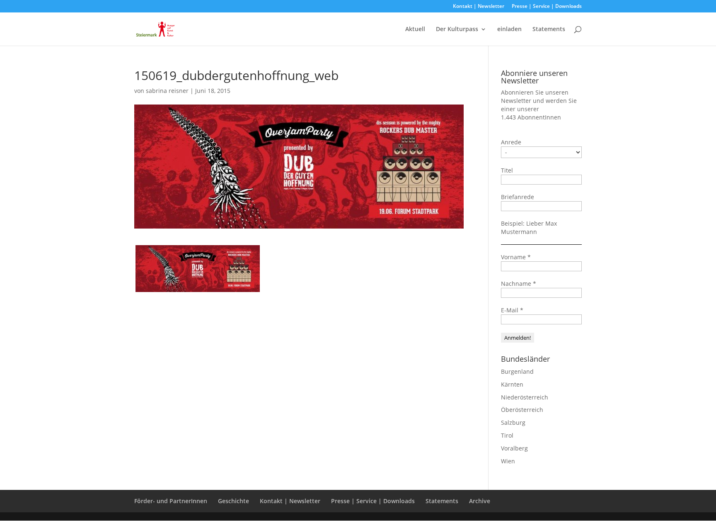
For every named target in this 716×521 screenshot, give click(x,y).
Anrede (511, 142)
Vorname (516, 257)
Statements (548, 29)
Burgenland (517, 371)
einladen (509, 29)
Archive (479, 501)
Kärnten (512, 384)
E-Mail (512, 310)
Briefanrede (517, 197)
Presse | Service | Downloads (547, 7)
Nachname (518, 283)
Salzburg (513, 422)
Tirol (507, 435)
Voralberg (514, 448)
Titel (507, 170)
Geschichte (233, 501)
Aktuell (415, 29)
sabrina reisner (167, 91)
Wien (508, 461)
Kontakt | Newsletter (478, 7)
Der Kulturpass (457, 29)
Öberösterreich (522, 410)
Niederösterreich (524, 397)
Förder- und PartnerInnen (170, 501)
